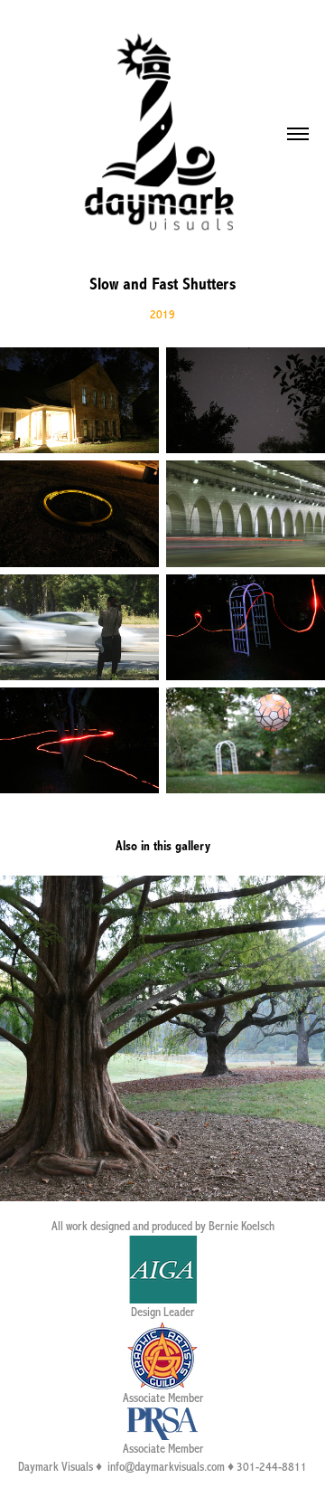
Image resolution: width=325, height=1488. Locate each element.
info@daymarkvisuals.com (166, 1467)
